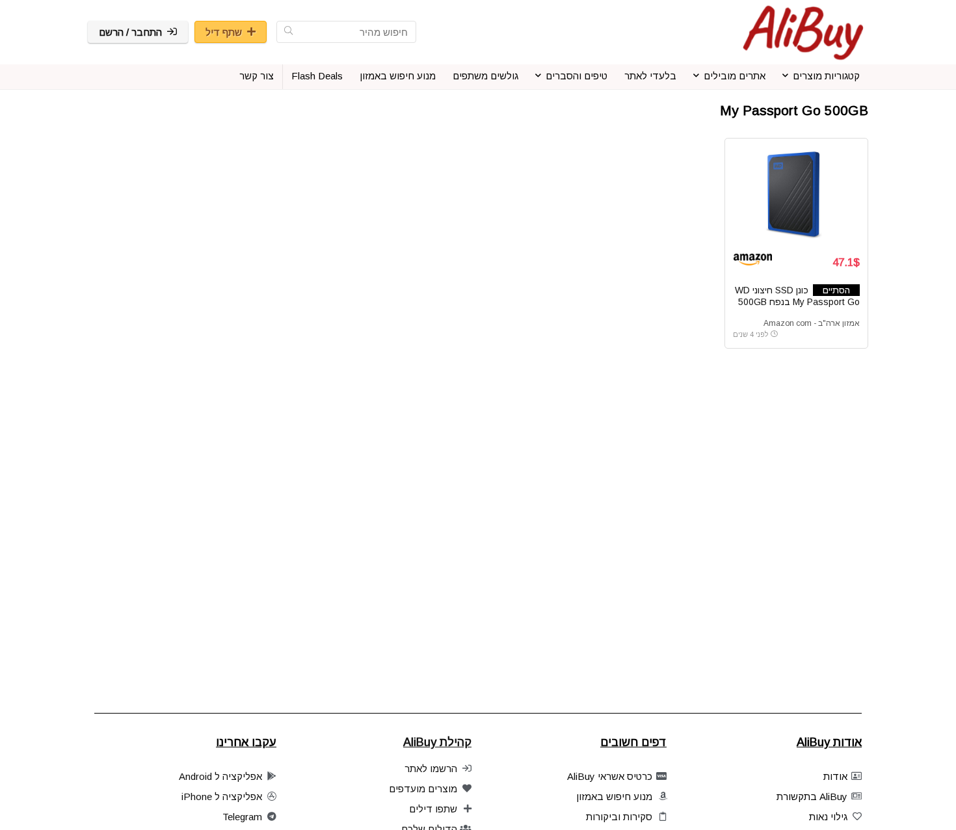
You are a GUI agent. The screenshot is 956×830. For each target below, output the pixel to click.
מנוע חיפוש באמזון (398, 75)
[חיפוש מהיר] (288, 32)
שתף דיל (224, 32)
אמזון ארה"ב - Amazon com (811, 323)
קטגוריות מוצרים (826, 75)
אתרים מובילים (734, 75)
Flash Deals (317, 75)
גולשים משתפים (485, 75)
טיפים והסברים (576, 75)
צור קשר (256, 75)
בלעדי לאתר (650, 75)
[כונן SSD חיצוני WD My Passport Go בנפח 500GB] (796, 195)
